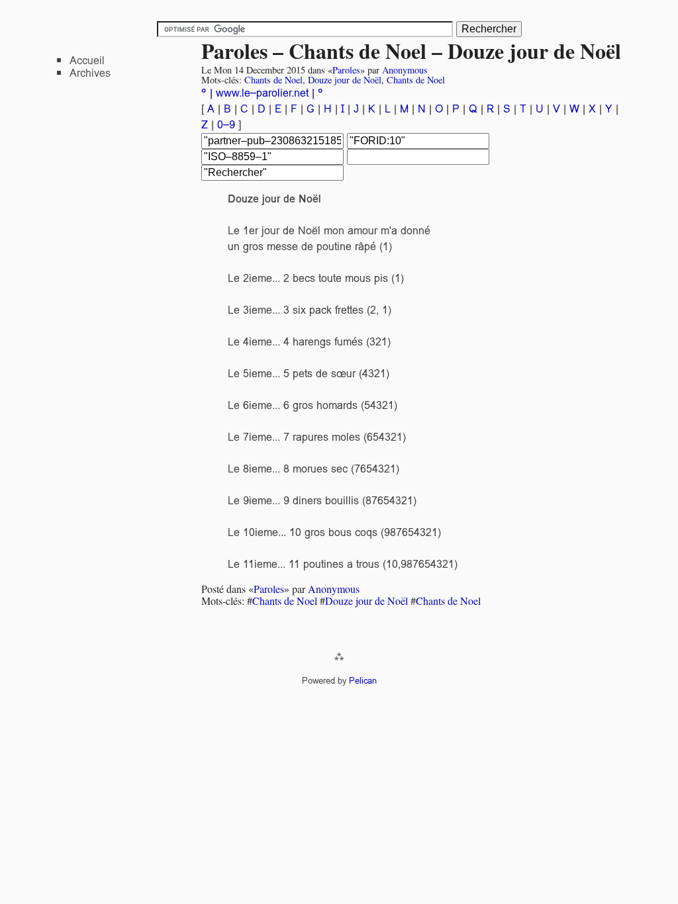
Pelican (363, 681)
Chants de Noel (273, 79)
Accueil (87, 60)
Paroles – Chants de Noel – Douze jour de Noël (411, 50)
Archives (90, 73)
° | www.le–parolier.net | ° (262, 93)
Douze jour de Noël (344, 79)
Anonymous (405, 70)
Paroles (346, 70)
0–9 (227, 124)
